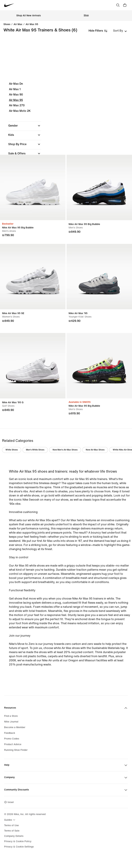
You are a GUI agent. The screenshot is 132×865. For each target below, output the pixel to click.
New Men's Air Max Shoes (65, 450)
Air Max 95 (32, 24)
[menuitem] (10, 820)
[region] (66, 140)
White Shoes (12, 450)
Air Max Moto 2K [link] (20, 110)
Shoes (6, 24)
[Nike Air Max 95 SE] (32, 276)
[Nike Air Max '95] (99, 276)
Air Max (18, 24)
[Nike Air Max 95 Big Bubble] (32, 187)
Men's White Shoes (35, 450)
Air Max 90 (16, 94)
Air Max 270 (17, 105)
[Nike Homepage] (9, 5)
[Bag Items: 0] (125, 5)
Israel (11, 802)
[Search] (118, 5)
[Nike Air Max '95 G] (32, 365)
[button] (24, 126)
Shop (86, 15)
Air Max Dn (16, 83)
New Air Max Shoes (95, 450)
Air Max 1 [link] (15, 89)
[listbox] (120, 31)
